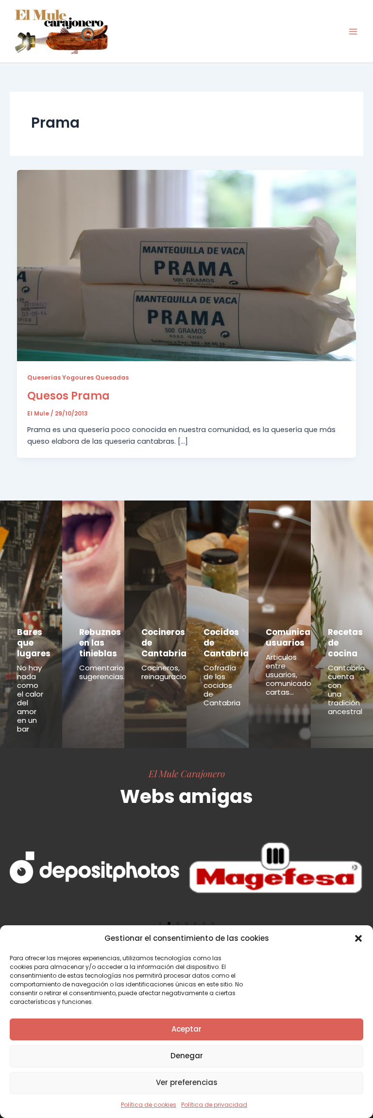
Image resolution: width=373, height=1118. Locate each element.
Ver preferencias (187, 1082)
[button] (358, 938)
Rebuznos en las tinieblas (100, 642)
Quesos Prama (68, 395)
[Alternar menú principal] (353, 31)
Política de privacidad (214, 1105)
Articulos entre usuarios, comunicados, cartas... (291, 674)
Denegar (186, 1056)
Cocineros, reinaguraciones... (172, 672)
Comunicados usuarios (296, 637)
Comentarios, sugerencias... (104, 672)
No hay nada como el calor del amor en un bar (30, 698)
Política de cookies (148, 1105)
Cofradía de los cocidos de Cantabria (221, 685)
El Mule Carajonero (187, 773)
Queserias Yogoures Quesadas (78, 377)
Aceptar (186, 1029)
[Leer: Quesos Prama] (186, 265)
